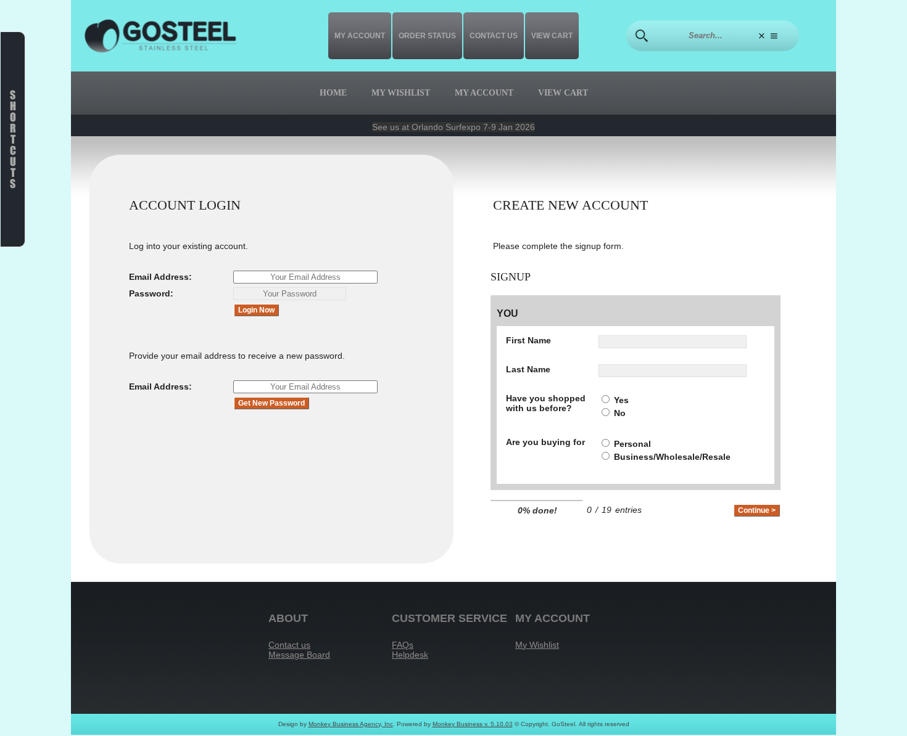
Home (333, 92)
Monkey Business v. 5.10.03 (473, 724)
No (620, 413)
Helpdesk (410, 655)
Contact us (494, 35)
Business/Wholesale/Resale (672, 457)
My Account (359, 35)
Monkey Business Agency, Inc (351, 724)
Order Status (427, 35)
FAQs (402, 645)
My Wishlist (400, 92)
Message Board (299, 655)
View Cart (552, 35)
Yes (621, 400)
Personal (632, 444)
